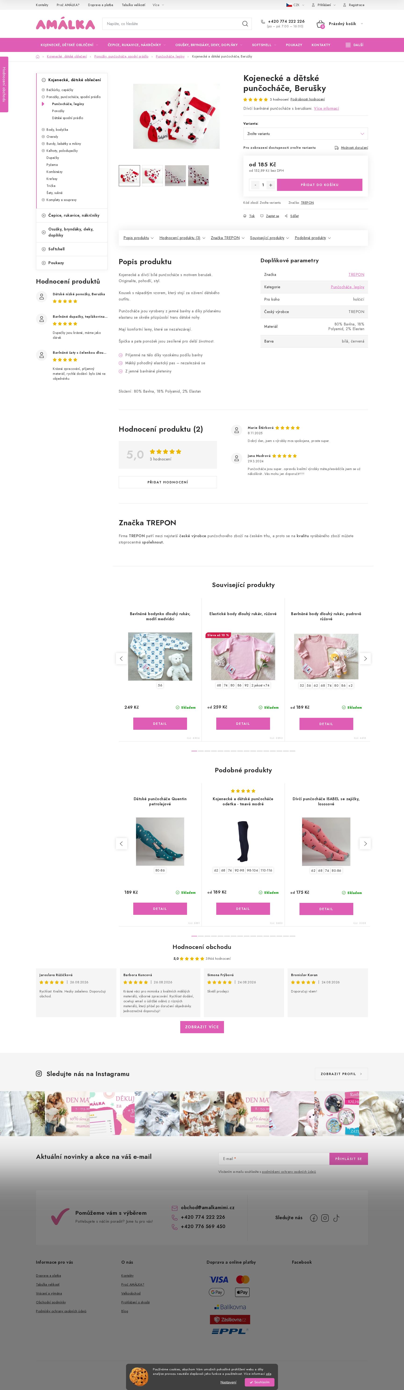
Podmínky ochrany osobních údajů (61, 1311)
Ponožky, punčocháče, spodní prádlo (74, 97)
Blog (124, 1311)
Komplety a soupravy (62, 199)
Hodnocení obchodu (202, 946)
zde (268, 1374)
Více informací (326, 108)
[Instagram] (325, 1218)
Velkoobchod (131, 1293)
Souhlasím (262, 1382)
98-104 (252, 870)
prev (121, 658)
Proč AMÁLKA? (68, 5)
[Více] (354, 45)
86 (240, 685)
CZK (296, 5)
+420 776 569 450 (203, 1226)
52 (302, 685)
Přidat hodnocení (168, 482)
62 (316, 685)
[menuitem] (69, 45)
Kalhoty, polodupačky (62, 150)
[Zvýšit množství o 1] (271, 185)
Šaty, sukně (55, 192)
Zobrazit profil (338, 1074)
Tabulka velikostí (133, 5)
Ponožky (58, 111)
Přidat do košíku (320, 184)
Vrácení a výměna (49, 1293)
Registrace (356, 5)
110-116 (266, 870)
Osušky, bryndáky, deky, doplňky (71, 232)
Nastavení (228, 1382)
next (365, 658)
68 (219, 685)
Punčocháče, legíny (68, 104)
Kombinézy (55, 171)
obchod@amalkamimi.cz (207, 1207)
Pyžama (52, 164)
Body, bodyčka (57, 129)
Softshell (56, 249)
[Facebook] (313, 1218)
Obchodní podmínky (51, 1302)
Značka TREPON (225, 238)
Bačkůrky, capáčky (60, 90)
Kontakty (42, 5)
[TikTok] (336, 1218)
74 (226, 685)
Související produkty (267, 238)
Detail (160, 724)
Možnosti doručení (354, 147)
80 (233, 685)
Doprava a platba (100, 5)
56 (160, 685)
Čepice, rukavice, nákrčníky (74, 215)
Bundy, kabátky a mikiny (64, 143)
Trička (51, 185)
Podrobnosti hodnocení (308, 99)
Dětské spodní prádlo (67, 118)
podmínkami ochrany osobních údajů (289, 1171)
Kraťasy (52, 178)
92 (247, 685)
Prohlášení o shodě (135, 1302)
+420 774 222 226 (286, 21)
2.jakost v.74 (261, 685)
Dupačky (53, 157)
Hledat (245, 24)
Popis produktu (136, 238)
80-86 (160, 870)
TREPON (307, 202)
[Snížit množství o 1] (255, 185)
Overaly (52, 136)
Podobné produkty (310, 238)
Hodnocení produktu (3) (180, 238)
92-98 (239, 870)
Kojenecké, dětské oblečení (74, 80)
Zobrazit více (202, 1027)
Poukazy (56, 263)
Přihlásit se (348, 1159)
